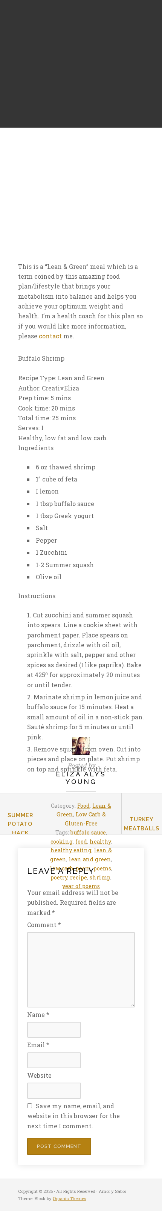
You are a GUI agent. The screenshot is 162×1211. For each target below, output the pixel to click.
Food (83, 805)
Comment (44, 925)
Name (38, 1014)
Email (38, 1045)
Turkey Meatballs (141, 824)
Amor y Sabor (32, 64)
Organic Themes (69, 1198)
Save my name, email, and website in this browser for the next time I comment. (73, 1116)
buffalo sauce (88, 832)
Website (39, 1075)
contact (50, 336)
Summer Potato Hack (20, 824)
